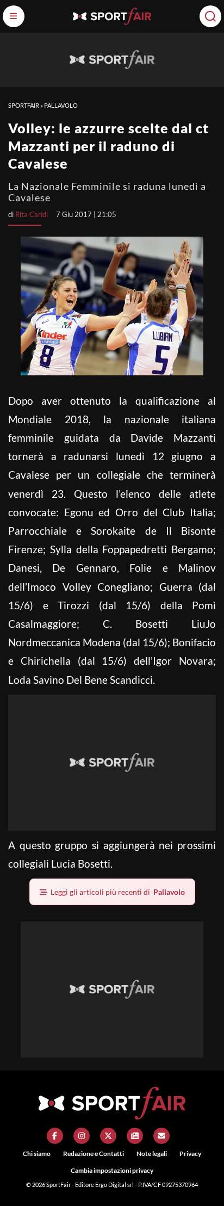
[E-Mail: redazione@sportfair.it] (161, 1136)
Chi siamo (37, 1153)
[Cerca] (210, 16)
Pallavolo (61, 105)
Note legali (151, 1153)
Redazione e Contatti (93, 1153)
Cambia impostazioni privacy (112, 1170)
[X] (108, 1136)
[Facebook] (55, 1136)
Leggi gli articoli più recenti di (118, 891)
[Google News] (135, 1136)
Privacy (190, 1153)
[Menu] (13, 16)
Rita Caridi (31, 214)
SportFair (23, 105)
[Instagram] (81, 1136)
